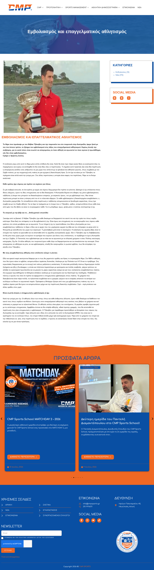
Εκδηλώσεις (121, 72)
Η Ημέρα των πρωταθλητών (101, 419)
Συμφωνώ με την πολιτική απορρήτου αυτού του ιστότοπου (29, 537)
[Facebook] (114, 98)
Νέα (117, 75)
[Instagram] (128, 98)
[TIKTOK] (99, 520)
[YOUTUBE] (93, 520)
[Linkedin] (121, 98)
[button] (1, 418)
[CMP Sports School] (20, 7)
